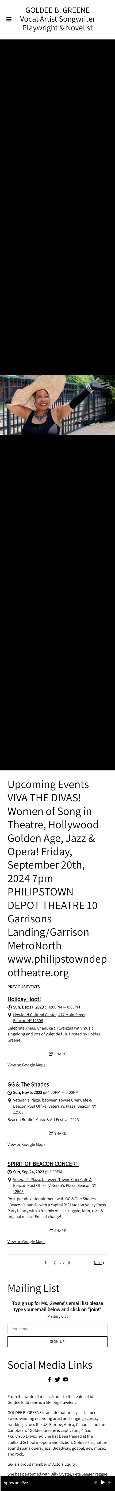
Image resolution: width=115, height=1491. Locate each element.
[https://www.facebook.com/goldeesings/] (49, 1380)
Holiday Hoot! (24, 999)
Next (98, 1262)
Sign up (57, 1341)
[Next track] (109, 1482)
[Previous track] (95, 1482)
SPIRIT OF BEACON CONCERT (43, 1163)
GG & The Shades (28, 1084)
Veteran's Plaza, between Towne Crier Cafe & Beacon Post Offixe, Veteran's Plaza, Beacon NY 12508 (54, 1106)
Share (60, 1053)
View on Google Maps (26, 1065)
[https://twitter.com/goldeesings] (57, 1380)
